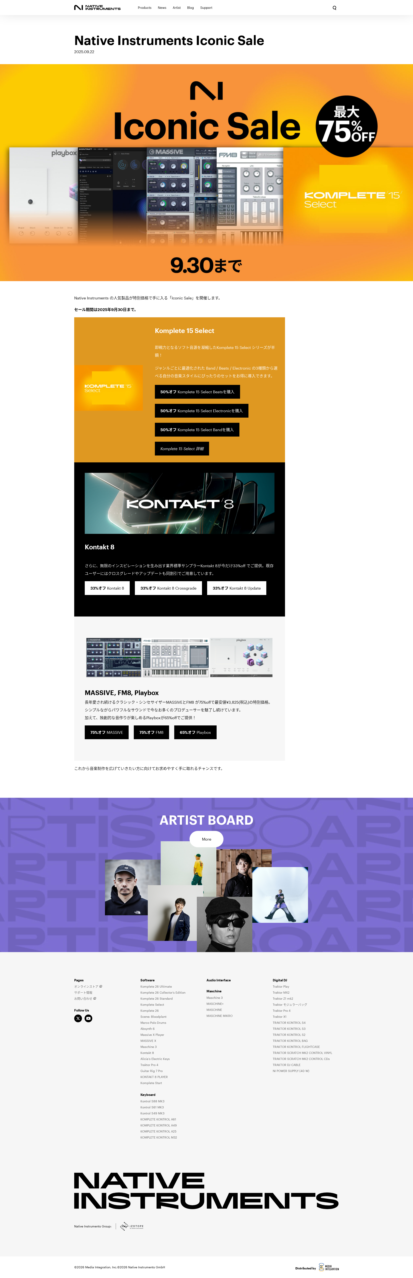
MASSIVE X (148, 1041)
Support (206, 7)
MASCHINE (214, 1010)
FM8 (151, 732)
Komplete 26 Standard (156, 998)
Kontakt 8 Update (237, 588)
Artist (177, 7)
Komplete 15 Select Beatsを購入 (197, 391)
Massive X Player (152, 1034)
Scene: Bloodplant (153, 1016)
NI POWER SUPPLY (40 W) (291, 1071)
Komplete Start (151, 1083)
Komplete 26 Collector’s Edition (162, 992)
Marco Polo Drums (153, 1022)
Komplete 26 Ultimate (156, 986)
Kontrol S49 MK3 (152, 1113)
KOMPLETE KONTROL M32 (158, 1137)
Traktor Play (281, 986)
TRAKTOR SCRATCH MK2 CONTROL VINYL (302, 1053)
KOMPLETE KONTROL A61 (158, 1119)
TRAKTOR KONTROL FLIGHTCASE (296, 1047)
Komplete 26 (149, 1010)
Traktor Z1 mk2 (283, 998)
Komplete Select (152, 1004)
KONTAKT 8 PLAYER (154, 1077)
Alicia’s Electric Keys (155, 1059)
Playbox (195, 732)
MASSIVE (106, 732)
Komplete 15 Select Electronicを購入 (201, 410)
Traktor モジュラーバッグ (290, 1004)
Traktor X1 (280, 1016)
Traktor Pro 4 (149, 1065)
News (162, 7)
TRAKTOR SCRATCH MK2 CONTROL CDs (301, 1059)
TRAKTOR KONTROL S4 (289, 1022)
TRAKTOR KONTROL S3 (289, 1028)
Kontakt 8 (107, 588)
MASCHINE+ (214, 1003)
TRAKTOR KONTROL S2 (289, 1034)
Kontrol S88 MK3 (152, 1101)
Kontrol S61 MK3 (152, 1107)
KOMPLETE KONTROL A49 (158, 1125)
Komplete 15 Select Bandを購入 (197, 429)
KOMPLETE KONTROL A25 (158, 1131)
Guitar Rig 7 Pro (151, 1071)
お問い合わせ (83, 998)
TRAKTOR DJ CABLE (287, 1065)
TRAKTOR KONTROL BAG (290, 1041)
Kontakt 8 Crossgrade (168, 588)
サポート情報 (83, 992)
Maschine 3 (148, 1047)
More (206, 839)
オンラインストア (86, 986)
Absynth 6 (147, 1028)
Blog (190, 7)
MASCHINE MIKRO (219, 1016)
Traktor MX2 (281, 992)
